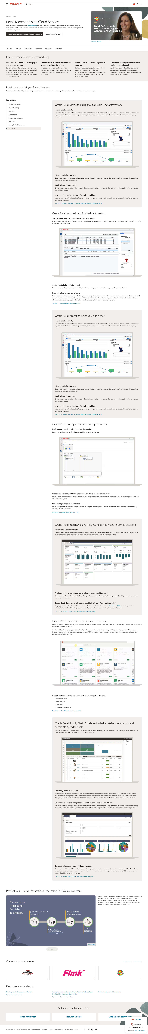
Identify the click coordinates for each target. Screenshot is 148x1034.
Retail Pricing (13, 114)
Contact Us (76, 1029)
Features (18, 48)
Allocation (12, 111)
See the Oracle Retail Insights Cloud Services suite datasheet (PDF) (75, 611)
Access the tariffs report (53, 34)
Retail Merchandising (15, 104)
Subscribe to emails (58, 1029)
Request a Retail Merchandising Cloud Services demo (25, 34)
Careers (50, 1029)
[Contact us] (141, 4)
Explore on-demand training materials (109, 992)
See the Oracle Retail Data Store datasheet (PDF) (66, 711)
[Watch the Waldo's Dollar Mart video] (120, 973)
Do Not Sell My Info (25, 1029)
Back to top (12, 128)
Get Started (58, 48)
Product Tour (28, 48)
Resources (48, 48)
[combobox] (74, 4)
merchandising (32, 26)
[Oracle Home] (16, 4)
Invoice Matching (14, 108)
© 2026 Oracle (9, 1029)
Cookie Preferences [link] (36, 1029)
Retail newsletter (28, 1016)
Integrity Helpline (69, 1029)
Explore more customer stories (133, 962)
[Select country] (134, 4)
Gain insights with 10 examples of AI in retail (19, 992)
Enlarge (90, 944)
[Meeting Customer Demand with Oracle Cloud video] (28, 973)
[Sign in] (137, 4)
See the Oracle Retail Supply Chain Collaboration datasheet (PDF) (74, 876)
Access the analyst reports (14, 995)
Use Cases (9, 48)
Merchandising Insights (16, 118)
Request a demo (74, 1016)
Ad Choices (44, 1029)
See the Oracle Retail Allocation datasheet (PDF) (66, 303)
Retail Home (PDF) (114, 606)
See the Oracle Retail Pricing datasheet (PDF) (65, 512)
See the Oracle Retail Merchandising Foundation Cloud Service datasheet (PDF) (78, 203)
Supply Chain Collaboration (17, 125)
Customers (38, 48)
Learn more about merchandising (62, 997)
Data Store (12, 121)
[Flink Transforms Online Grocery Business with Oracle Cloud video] (74, 973)
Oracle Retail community (120, 1016)
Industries (8, 16)
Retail (14, 16)
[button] (7, 4)
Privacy (18, 1029)
